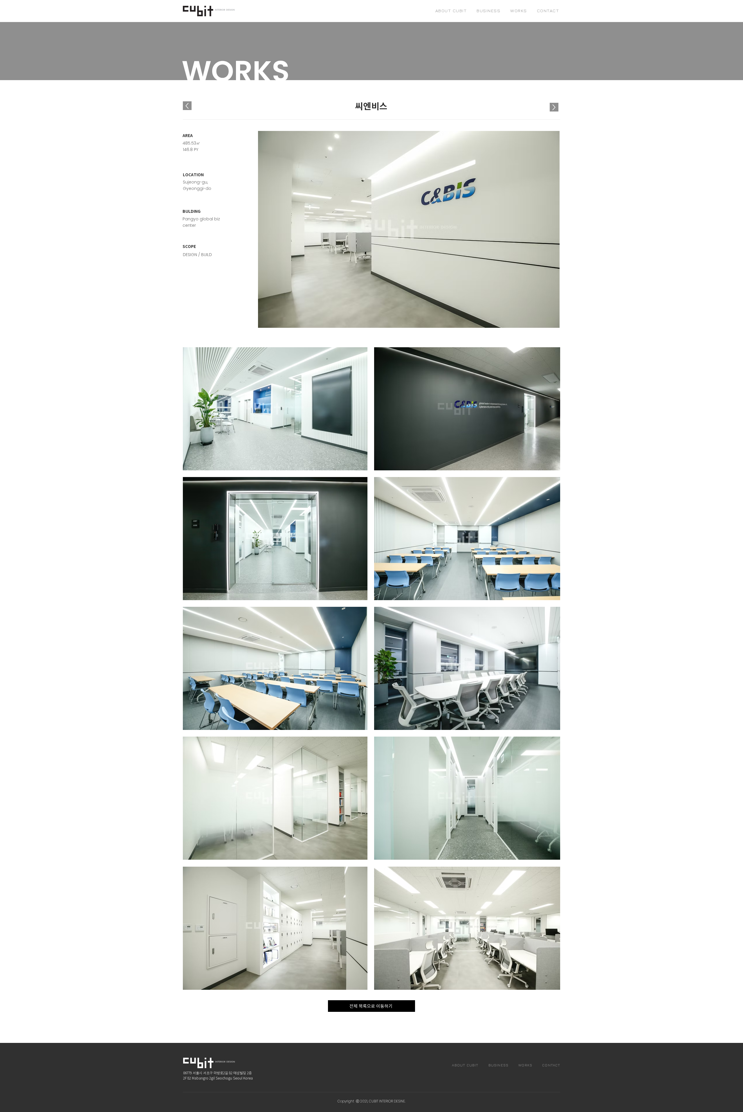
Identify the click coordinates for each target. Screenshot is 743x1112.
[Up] (554, 107)
